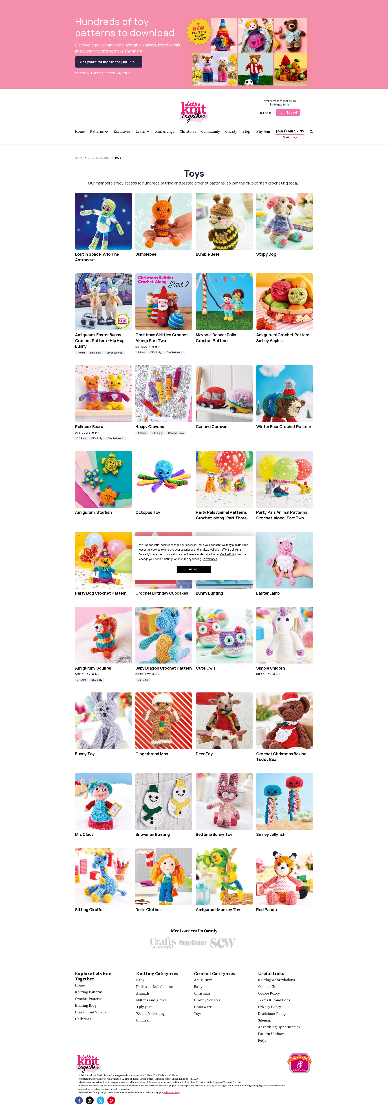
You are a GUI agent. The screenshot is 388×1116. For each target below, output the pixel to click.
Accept (194, 569)
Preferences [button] (210, 559)
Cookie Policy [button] (228, 554)
